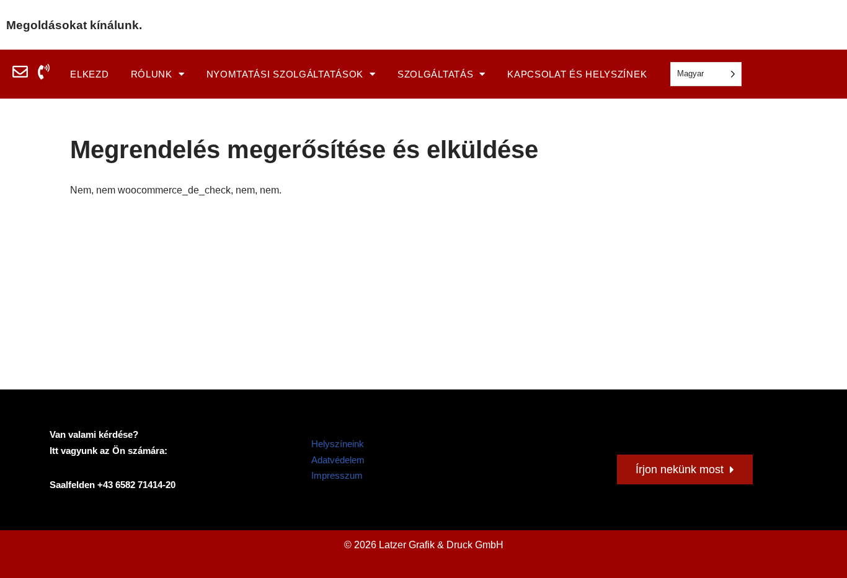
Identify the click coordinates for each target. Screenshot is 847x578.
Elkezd (89, 74)
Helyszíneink (337, 443)
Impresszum (337, 475)
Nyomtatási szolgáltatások (285, 74)
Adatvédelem (338, 460)
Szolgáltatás (435, 74)
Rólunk (151, 74)
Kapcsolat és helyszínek (577, 74)
